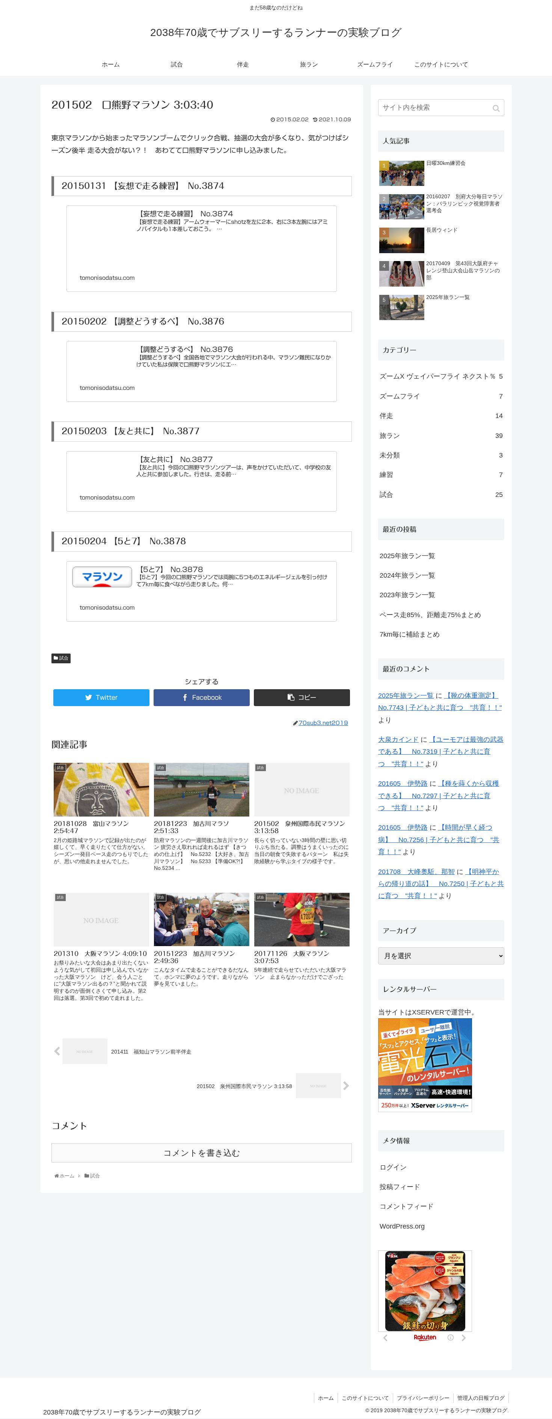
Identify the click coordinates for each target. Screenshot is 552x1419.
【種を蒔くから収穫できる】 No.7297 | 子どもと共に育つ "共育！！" (438, 796)
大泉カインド (398, 739)
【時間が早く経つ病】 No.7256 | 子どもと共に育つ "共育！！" (438, 840)
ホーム (326, 1398)
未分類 (441, 455)
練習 (441, 475)
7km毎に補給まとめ (410, 634)
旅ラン (441, 435)
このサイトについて (365, 1398)
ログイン (393, 1167)
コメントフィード (407, 1206)
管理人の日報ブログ (481, 1398)
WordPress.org (402, 1226)
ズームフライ (441, 396)
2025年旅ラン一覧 (407, 556)
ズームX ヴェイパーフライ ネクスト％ (441, 376)
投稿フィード (400, 1187)
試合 (63, 658)
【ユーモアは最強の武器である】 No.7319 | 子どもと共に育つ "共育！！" (441, 752)
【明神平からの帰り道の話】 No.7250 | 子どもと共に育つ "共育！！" (441, 884)
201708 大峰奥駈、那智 (416, 872)
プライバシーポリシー (423, 1398)
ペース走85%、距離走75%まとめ (430, 615)
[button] (497, 108)
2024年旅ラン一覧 (407, 575)
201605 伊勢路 (403, 783)
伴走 (441, 416)
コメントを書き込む (201, 1153)
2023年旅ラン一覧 (407, 595)
